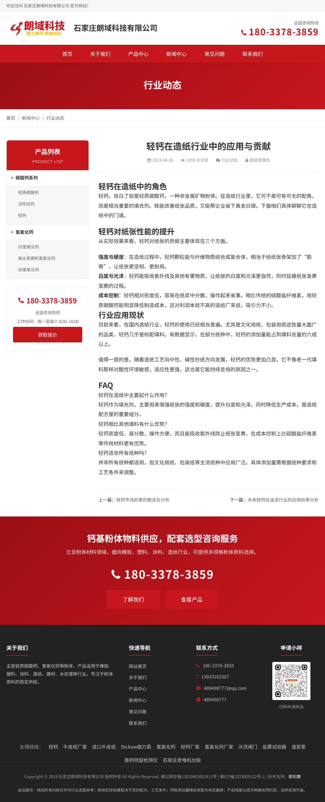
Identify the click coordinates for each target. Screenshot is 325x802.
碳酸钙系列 (27, 177)
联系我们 (252, 53)
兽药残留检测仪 (141, 760)
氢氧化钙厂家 (219, 746)
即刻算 (295, 776)
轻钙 (22, 215)
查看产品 (191, 599)
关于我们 (100, 53)
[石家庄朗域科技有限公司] (37, 28)
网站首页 (138, 666)
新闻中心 (176, 53)
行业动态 (55, 118)
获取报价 (47, 334)
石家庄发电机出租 (182, 760)
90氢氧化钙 (28, 269)
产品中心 (138, 53)
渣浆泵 (298, 746)
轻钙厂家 (190, 746)
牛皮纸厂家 (75, 746)
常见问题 (214, 53)
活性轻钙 (26, 204)
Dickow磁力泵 (136, 746)
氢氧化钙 (24, 232)
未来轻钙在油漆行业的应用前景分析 (283, 499)
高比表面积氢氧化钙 (36, 258)
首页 (67, 53)
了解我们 (133, 599)
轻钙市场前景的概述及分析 (142, 499)
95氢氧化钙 (28, 247)
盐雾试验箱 (274, 746)
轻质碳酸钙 (28, 192)
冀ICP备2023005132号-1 (242, 776)
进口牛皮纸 (104, 746)
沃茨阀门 (247, 746)
